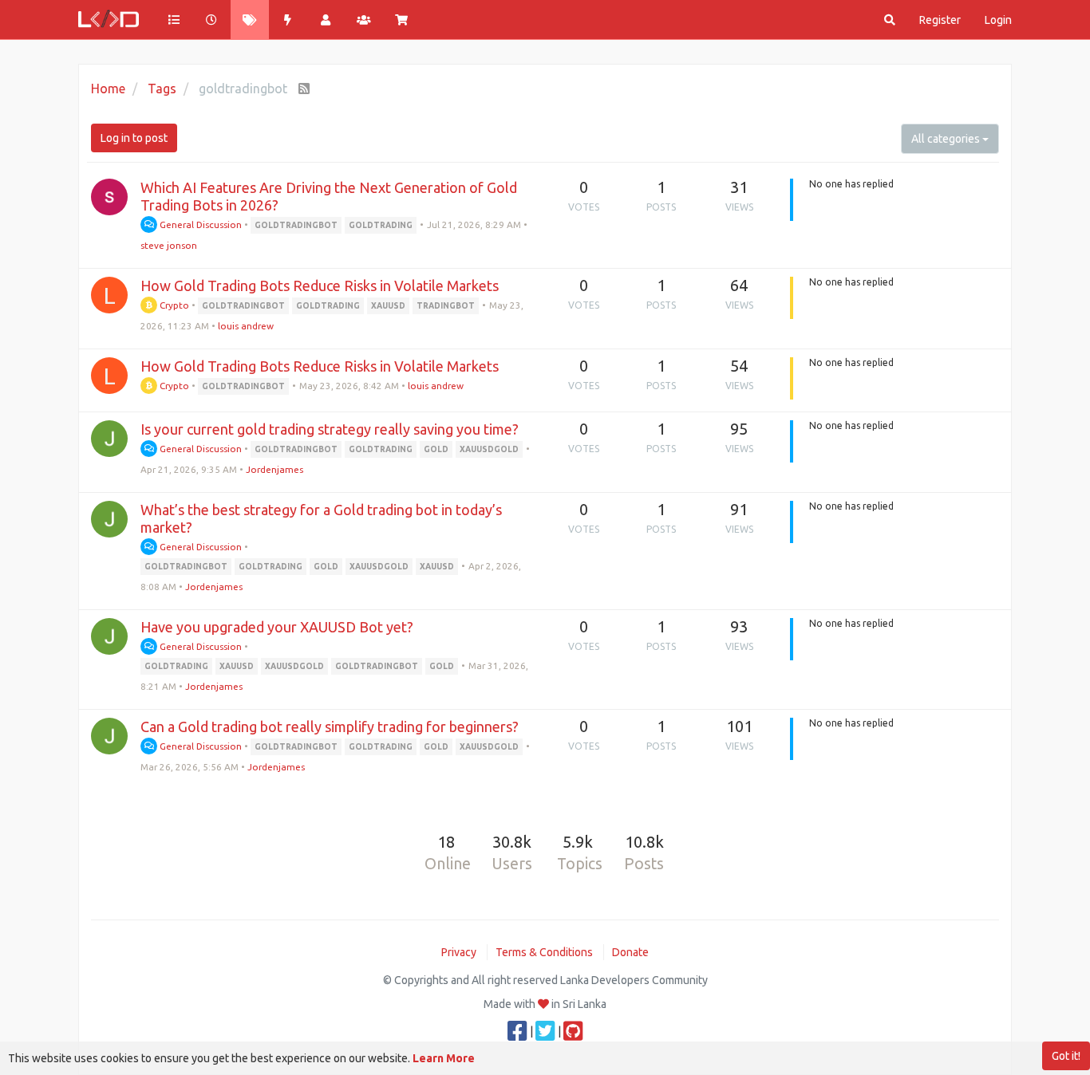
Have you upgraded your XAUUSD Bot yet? (276, 627)
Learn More (444, 1058)
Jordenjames (274, 469)
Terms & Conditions (544, 952)
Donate (630, 952)
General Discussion (199, 224)
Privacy (458, 952)
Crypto (173, 305)
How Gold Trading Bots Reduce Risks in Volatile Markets (319, 285)
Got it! (1066, 1055)
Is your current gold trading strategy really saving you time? (329, 429)
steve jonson (168, 245)
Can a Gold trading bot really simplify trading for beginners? (329, 726)
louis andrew (246, 326)
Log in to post (134, 138)
